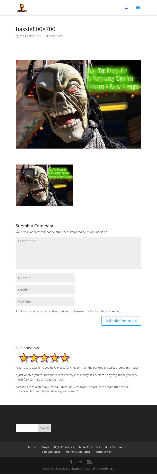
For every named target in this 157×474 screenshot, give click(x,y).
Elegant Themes (70, 468)
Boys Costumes (64, 447)
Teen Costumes (50, 451)
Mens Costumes (89, 447)
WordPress (107, 468)
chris (23, 36)
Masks (32, 447)
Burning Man (104, 451)
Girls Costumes (115, 447)
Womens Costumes (78, 451)
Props (45, 447)
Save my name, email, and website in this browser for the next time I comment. (71, 311)
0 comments (54, 36)
